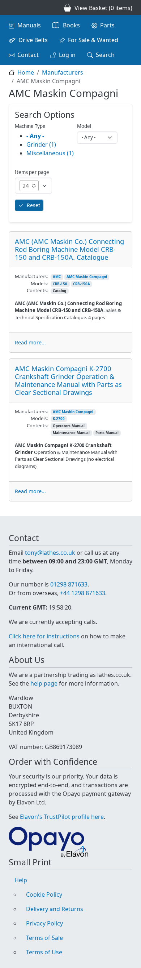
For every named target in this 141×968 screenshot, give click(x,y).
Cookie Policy (44, 894)
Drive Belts (33, 40)
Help (20, 880)
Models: (39, 283)
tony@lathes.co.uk (50, 553)
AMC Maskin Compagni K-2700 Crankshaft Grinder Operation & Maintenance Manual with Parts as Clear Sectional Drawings (68, 380)
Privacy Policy (44, 923)
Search (105, 55)
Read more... (30, 342)
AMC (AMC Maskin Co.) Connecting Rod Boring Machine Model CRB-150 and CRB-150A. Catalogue (69, 249)
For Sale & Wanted (93, 40)
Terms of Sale (44, 938)
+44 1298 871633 (82, 593)
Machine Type (30, 126)
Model (84, 126)
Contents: (37, 290)
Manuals (29, 25)
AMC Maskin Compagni (87, 277)
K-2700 (59, 418)
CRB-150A (81, 284)
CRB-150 (60, 284)
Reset (33, 205)
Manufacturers (62, 72)
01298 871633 (68, 584)
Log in (67, 55)
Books (71, 25)
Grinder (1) (41, 144)
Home (25, 72)
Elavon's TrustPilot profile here (62, 817)
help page (43, 683)
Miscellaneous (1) (50, 153)
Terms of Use (44, 952)
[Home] (11, 7)
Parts (107, 25)
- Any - (35, 136)
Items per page (32, 172)
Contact (28, 55)
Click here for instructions (44, 636)
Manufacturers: (31, 276)
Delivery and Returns (54, 909)
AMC (57, 277)
